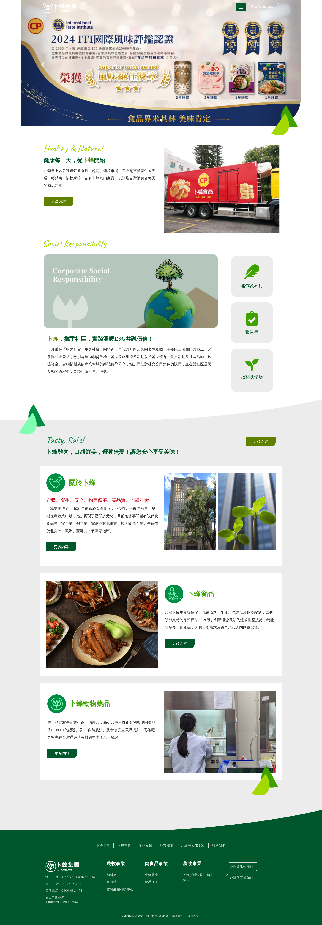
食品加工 (151, 882)
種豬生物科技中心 (120, 889)
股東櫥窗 (166, 845)
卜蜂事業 (124, 845)
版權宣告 (193, 915)
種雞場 (112, 882)
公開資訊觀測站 (241, 866)
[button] (42, 63)
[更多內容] (58, 211)
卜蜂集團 (103, 845)
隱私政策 (177, 915)
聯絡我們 (219, 845)
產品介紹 (145, 845)
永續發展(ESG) (193, 845)
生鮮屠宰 (151, 875)
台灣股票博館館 (241, 878)
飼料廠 (112, 875)
